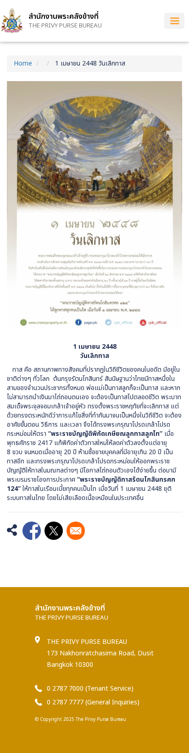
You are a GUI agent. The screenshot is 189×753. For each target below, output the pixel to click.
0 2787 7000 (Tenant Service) (90, 688)
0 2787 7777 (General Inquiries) (93, 702)
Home (23, 63)
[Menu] (174, 21)
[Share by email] (76, 531)
